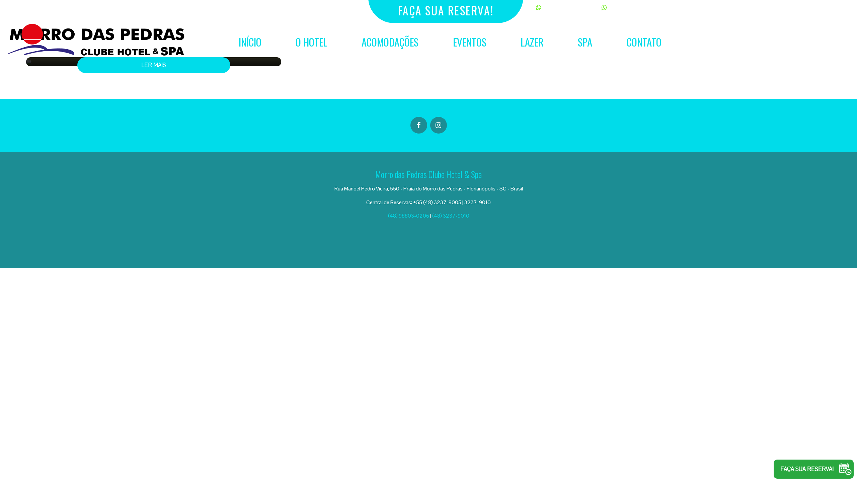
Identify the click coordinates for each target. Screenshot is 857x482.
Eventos (469, 42)
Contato (644, 42)
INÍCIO (250, 42)
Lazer (532, 42)
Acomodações (390, 42)
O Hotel (311, 42)
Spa (585, 42)
